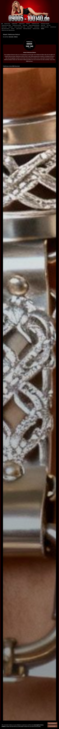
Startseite (11, 36)
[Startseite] (2, 23)
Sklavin (16, 36)
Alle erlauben (52, 726)
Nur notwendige (52, 723)
